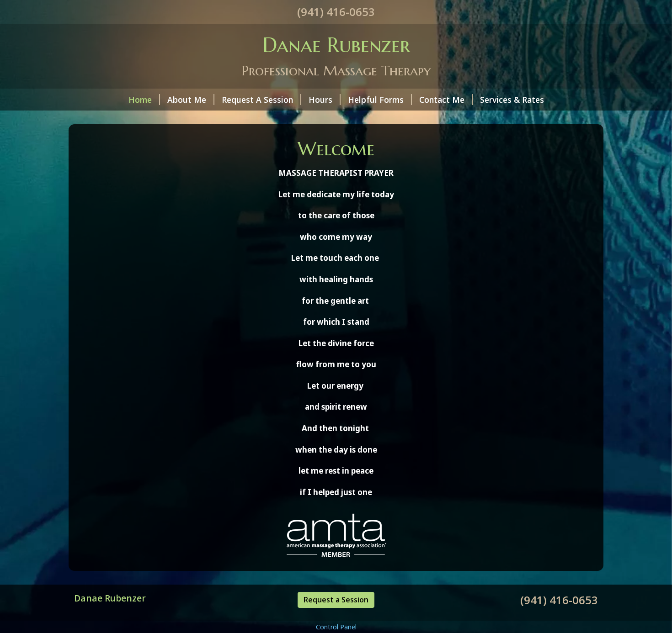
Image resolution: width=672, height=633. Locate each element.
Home (140, 99)
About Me (186, 99)
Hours (320, 99)
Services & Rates (512, 99)
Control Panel (336, 626)
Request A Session (257, 99)
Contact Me (441, 99)
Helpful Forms (376, 99)
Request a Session (336, 600)
